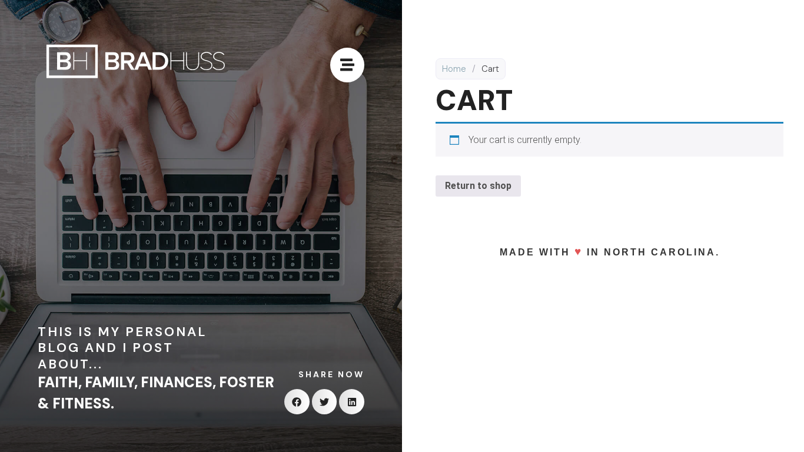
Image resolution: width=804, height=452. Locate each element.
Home (454, 69)
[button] (297, 401)
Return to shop (478, 185)
